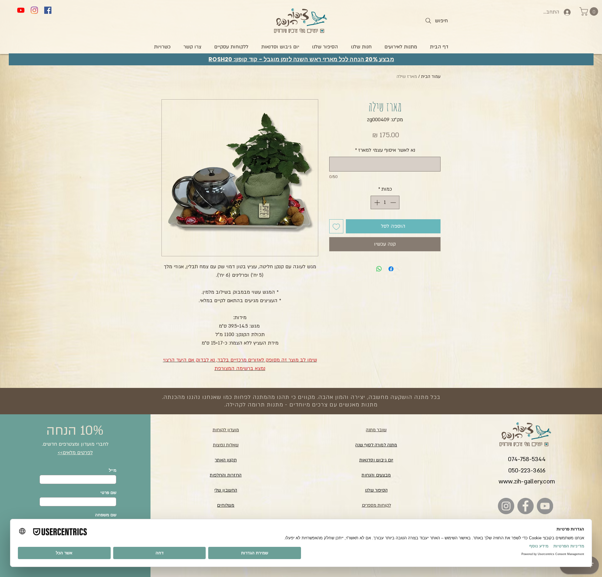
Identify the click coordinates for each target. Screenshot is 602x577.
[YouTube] (20, 10)
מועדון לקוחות (226, 430)
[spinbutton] (385, 202)
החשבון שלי (225, 490)
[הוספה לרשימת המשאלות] (336, 226)
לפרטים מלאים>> (75, 452)
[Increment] (376, 202)
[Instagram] (34, 10)
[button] (589, 11)
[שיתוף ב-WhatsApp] (379, 269)
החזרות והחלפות (225, 475)
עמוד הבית (431, 76)
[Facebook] (47, 10)
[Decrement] (394, 202)
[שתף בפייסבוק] (391, 269)
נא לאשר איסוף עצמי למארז (385, 150)
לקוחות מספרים (376, 505)
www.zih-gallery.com (527, 482)
